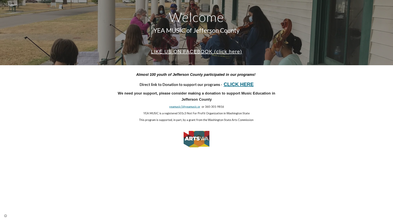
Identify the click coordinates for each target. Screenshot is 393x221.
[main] (196, 32)
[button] (5, 216)
